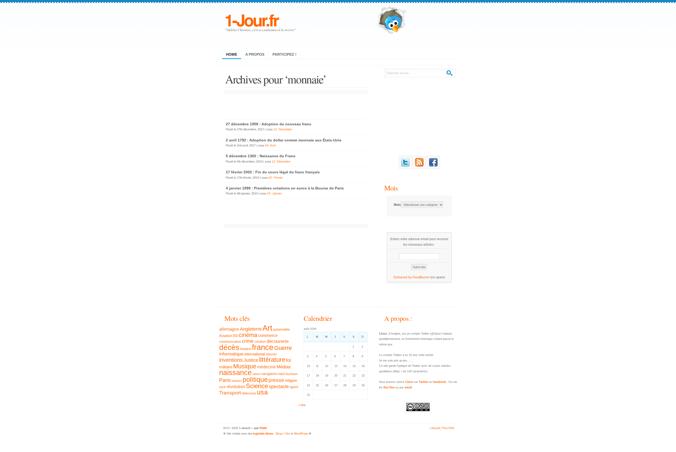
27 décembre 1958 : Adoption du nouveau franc (268, 124)
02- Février (276, 177)
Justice (250, 360)
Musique (244, 366)
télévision (249, 393)
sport (294, 387)
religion (291, 380)
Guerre (283, 348)
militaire (225, 367)
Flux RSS (448, 428)
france (262, 347)
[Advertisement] (296, 105)
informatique (231, 353)
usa (262, 392)
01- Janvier (274, 193)
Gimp (278, 433)
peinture (237, 380)
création (260, 342)
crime (247, 341)
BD (235, 336)
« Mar (302, 405)
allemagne (229, 329)
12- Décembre (283, 129)
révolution (236, 386)
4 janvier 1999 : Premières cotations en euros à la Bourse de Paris (285, 188)
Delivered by (402, 277)
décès (229, 347)
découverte (278, 341)
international (254, 354)
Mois (391, 187)
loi (288, 360)
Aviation (225, 336)
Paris (225, 380)
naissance (235, 373)
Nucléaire (291, 373)
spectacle (279, 386)
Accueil (435, 428)
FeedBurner (421, 277)
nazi (281, 374)
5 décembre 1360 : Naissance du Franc (260, 156)
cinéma (248, 335)
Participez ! (285, 54)
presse (276, 380)
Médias (283, 366)
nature (256, 373)
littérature (272, 359)
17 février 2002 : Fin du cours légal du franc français (273, 172)
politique (255, 379)
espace (245, 349)
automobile (281, 329)
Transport (230, 393)
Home (231, 54)
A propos (254, 54)
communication (230, 341)
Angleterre (251, 329)
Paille (263, 428)
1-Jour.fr (251, 19)
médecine (266, 367)
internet (271, 354)
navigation (269, 374)
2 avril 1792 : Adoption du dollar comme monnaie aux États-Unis (283, 140)
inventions (231, 360)
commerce (268, 335)
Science (257, 385)
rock (222, 387)
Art (267, 327)
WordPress (301, 433)
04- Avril (270, 145)
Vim (287, 433)
